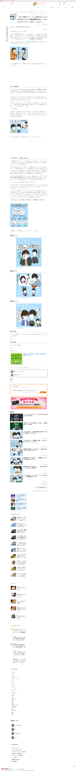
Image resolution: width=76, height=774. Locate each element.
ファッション (14, 689)
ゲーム (13, 683)
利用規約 (74, 766)
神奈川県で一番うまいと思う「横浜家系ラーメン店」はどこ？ (21, 609)
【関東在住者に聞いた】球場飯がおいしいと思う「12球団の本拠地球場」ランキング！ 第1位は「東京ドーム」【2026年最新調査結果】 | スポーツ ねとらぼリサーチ (19, 647)
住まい (45, 7)
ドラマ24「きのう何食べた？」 (30, 34)
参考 (28, 100)
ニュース (10, 7)
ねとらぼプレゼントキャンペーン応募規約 (18, 751)
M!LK (16, 729)
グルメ (31, 7)
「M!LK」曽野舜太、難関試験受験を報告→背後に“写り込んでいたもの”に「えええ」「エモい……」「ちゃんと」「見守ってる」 (22, 532)
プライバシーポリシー (19, 770)
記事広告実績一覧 (14, 761)
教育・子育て (14, 710)
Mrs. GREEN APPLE (18, 725)
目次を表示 (45, 29)
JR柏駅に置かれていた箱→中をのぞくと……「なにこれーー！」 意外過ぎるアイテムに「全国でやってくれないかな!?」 (21, 520)
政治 (12, 708)
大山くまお (46, 24)
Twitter (11, 338)
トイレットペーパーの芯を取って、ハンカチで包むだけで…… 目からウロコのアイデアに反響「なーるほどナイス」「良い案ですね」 (21, 576)
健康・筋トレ (14, 699)
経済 (12, 712)
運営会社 (26, 770)
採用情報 (29, 770)
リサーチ (65, 7)
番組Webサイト (13, 350)
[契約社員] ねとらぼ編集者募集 (16, 753)
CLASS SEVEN (17, 733)
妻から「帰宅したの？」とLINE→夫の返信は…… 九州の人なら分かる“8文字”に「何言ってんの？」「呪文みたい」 (22, 526)
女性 (12, 381)
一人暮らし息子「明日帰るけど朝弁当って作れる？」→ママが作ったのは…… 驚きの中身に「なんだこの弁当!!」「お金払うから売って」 (21, 557)
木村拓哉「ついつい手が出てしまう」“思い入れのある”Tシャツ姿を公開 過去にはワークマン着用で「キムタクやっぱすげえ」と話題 (22, 564)
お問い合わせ (14, 770)
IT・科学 (13, 672)
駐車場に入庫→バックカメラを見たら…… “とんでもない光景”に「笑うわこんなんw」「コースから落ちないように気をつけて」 (21, 551)
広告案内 (10, 770)
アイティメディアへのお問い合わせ (17, 755)
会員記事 (72, 7)
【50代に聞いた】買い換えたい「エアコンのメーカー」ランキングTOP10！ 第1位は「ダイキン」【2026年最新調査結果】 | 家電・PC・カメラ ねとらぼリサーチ (19, 632)
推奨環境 (32, 770)
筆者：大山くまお (17, 374)
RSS (23, 770)
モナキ (16, 737)
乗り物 (13, 695)
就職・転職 (14, 706)
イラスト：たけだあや (41, 24)
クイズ (24, 7)
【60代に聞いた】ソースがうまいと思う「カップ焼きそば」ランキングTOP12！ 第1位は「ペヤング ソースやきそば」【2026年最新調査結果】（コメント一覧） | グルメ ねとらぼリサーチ (20, 662)
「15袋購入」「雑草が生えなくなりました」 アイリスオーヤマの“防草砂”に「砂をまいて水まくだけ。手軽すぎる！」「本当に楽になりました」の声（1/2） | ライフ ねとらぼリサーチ (19, 655)
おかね (13, 676)
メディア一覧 (3, 770)
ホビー (13, 691)
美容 (12, 714)
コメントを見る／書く (41, 487)
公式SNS (6, 770)
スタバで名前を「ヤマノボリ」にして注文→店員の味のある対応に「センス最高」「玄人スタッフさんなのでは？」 (21, 545)
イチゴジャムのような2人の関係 (23, 297)
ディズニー (14, 685)
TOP (3, 7)
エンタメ (17, 7)
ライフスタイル (14, 693)
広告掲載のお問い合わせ (15, 759)
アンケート (13, 583)
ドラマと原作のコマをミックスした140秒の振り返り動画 (24, 41)
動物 (58, 7)
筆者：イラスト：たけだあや (18, 371)
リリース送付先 (14, 757)
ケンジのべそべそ (21, 267)
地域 (38, 7)
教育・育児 (52, 7)
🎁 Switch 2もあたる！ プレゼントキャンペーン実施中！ (7, 0)
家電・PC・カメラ (15, 704)
